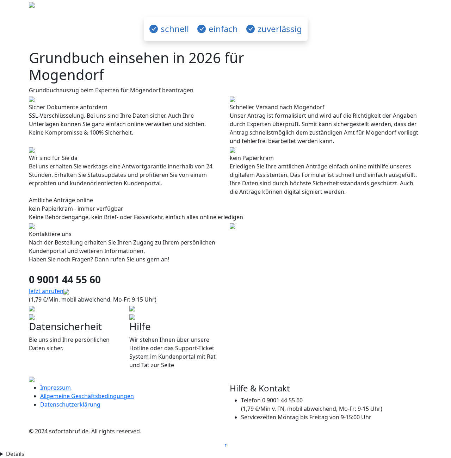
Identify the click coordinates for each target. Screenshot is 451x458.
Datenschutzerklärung (70, 404)
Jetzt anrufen (46, 291)
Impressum (55, 387)
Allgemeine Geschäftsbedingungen (87, 396)
